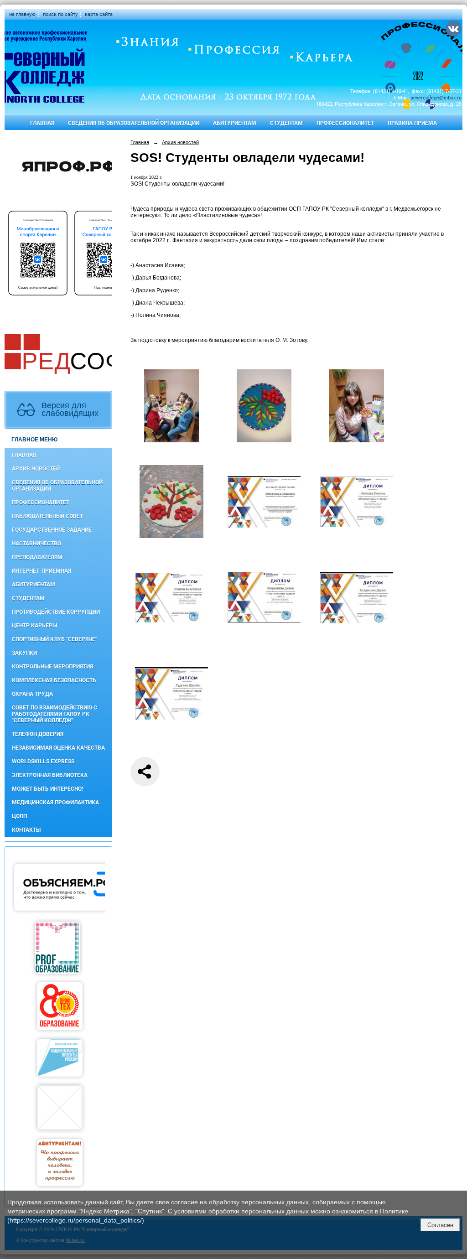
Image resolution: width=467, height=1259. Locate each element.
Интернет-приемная (41, 571)
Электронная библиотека (50, 775)
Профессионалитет (345, 123)
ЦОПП (19, 816)
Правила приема (412, 123)
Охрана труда (32, 694)
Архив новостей (36, 469)
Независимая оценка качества (58, 748)
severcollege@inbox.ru (436, 98)
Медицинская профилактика (55, 802)
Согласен (440, 1225)
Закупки (24, 653)
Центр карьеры (34, 625)
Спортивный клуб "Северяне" (54, 639)
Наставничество (36, 543)
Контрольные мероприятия (52, 666)
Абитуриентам (234, 123)
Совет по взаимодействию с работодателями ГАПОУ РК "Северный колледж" (54, 714)
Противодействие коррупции (56, 612)
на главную (22, 14)
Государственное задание (52, 530)
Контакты (26, 830)
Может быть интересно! (47, 789)
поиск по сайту (60, 14)
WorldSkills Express (43, 761)
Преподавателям (37, 557)
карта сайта (99, 14)
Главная (42, 123)
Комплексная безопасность (54, 680)
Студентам (286, 123)
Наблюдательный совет (47, 516)
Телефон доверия (37, 734)
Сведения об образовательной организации (133, 123)
